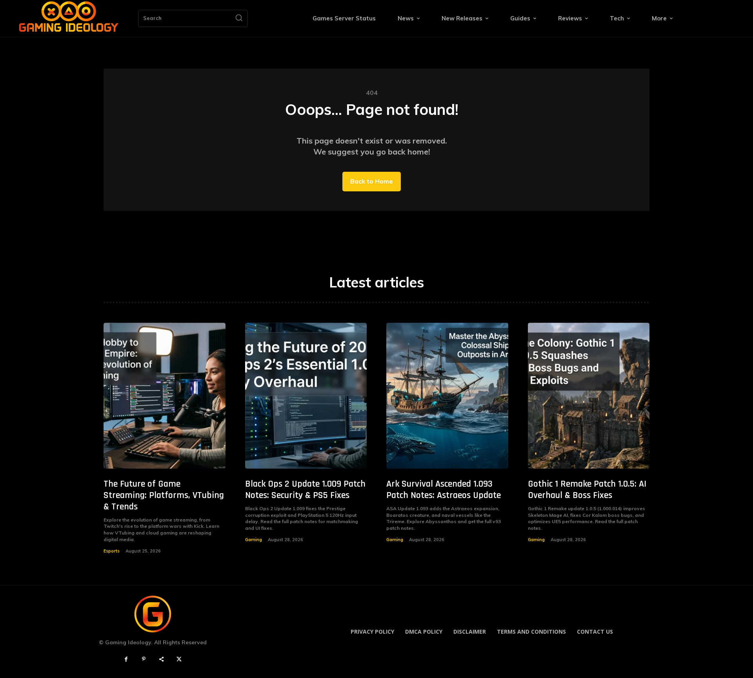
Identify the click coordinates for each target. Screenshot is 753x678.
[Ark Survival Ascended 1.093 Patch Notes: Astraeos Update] (447, 396)
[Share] (161, 659)
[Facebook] (126, 659)
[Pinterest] (144, 659)
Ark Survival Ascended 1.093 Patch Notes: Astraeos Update (443, 489)
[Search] (239, 18)
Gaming (253, 539)
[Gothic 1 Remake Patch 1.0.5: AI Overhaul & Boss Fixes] (589, 396)
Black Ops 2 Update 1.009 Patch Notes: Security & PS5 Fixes (305, 489)
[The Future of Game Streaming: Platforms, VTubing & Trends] (165, 396)
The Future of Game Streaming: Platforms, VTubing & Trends (164, 495)
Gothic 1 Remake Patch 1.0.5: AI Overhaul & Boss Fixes (587, 489)
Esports (112, 551)
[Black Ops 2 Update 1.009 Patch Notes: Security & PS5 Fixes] (306, 396)
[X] (179, 659)
